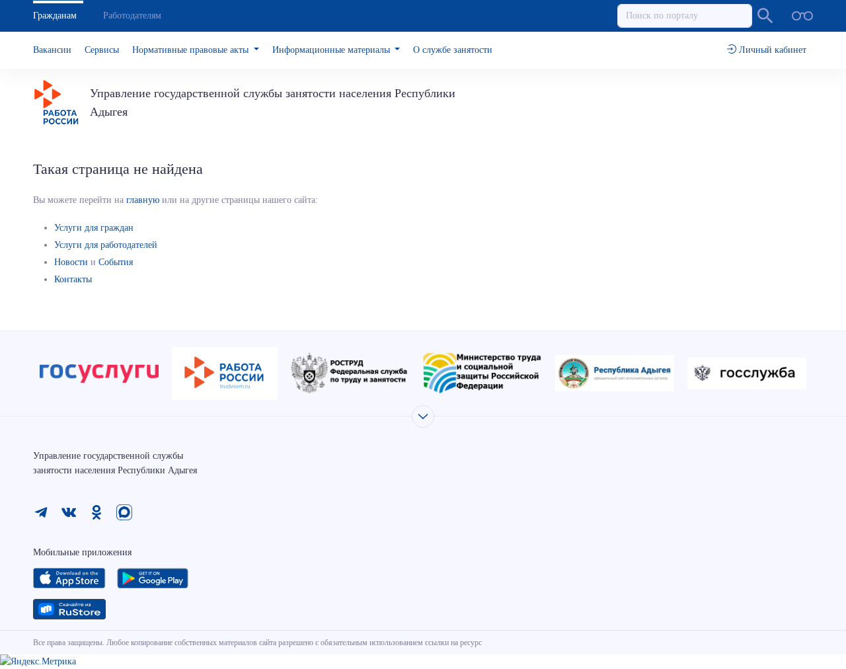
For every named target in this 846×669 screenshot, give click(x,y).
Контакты (73, 279)
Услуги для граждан (94, 228)
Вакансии (52, 50)
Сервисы (102, 50)
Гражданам (55, 15)
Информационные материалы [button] (332, 50)
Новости (71, 262)
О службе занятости (452, 50)
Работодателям (132, 15)
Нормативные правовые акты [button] (191, 50)
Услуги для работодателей (105, 245)
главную (142, 200)
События (115, 262)
